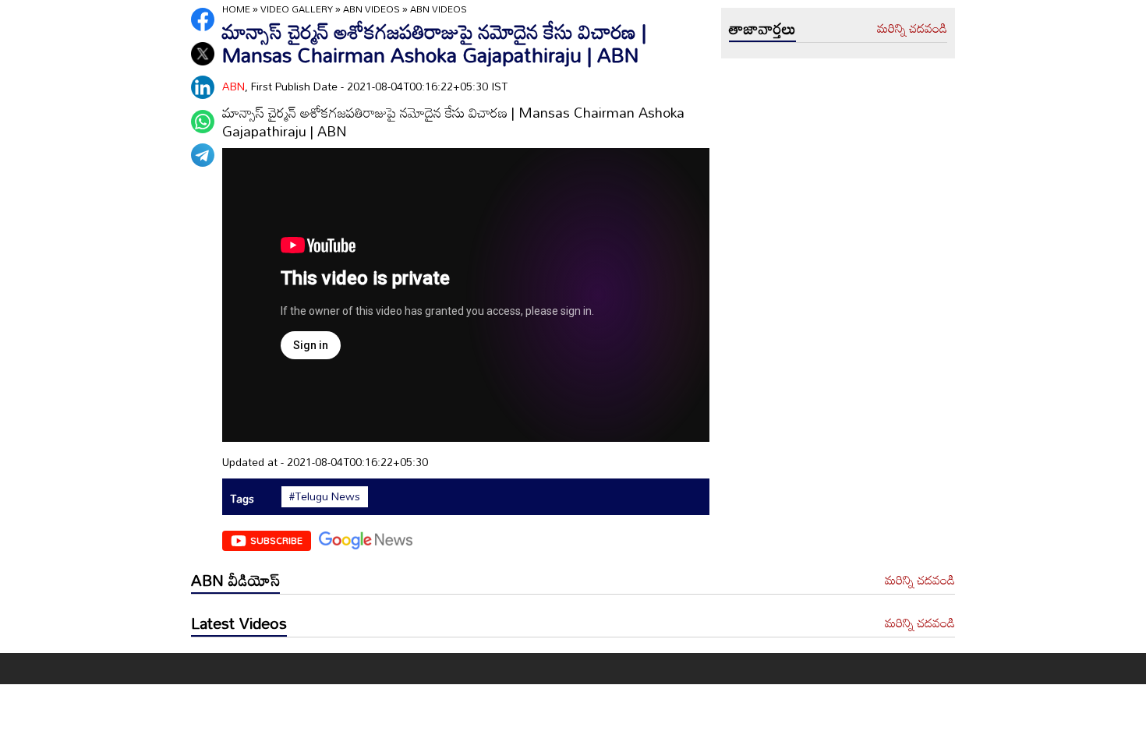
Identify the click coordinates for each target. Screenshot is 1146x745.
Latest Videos (239, 622)
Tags (242, 498)
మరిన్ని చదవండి (912, 29)
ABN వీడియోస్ (235, 579)
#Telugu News (324, 496)
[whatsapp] (202, 121)
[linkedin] (202, 87)
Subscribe (276, 540)
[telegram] (202, 155)
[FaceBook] (202, 19)
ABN (233, 86)
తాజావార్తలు (762, 28)
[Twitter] (202, 53)
